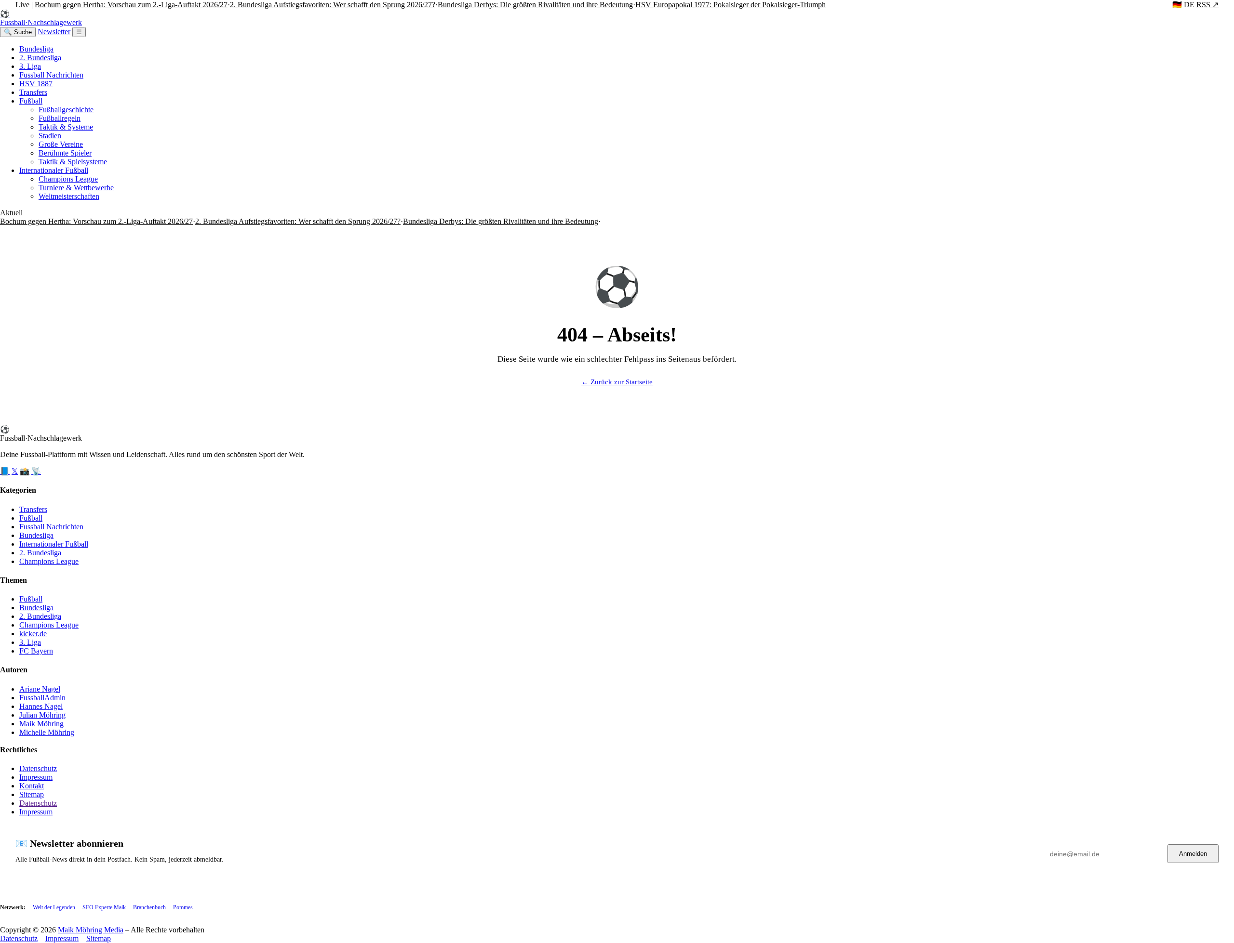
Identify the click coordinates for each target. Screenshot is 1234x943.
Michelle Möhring (46, 732)
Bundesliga (36, 49)
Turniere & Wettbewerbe (76, 187)
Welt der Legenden (54, 907)
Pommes (183, 907)
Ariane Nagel (39, 689)
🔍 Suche (18, 32)
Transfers (33, 92)
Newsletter (54, 31)
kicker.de (33, 633)
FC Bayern (36, 651)
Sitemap (31, 794)
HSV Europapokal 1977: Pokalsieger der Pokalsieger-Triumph (730, 4)
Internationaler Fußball (53, 170)
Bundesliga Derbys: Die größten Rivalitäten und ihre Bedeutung (535, 4)
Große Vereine (61, 144)
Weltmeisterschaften (69, 196)
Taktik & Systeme (66, 127)
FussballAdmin (42, 698)
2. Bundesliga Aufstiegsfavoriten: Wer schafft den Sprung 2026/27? (332, 4)
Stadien (50, 135)
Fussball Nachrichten (51, 75)
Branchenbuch (149, 907)
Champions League (68, 179)
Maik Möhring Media (90, 930)
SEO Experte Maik (104, 907)
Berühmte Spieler (65, 153)
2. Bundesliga (40, 57)
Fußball (30, 101)
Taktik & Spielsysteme (73, 161)
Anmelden (1193, 853)
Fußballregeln (59, 118)
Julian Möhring (42, 715)
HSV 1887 (36, 83)
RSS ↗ (1207, 4)
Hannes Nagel (41, 706)
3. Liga (30, 66)
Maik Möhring (41, 724)
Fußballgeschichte (66, 109)
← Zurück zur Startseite (617, 382)
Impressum (36, 777)
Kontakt (31, 786)
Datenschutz (38, 768)
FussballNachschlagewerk (41, 18)
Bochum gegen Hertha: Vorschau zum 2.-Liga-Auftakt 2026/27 (131, 4)
